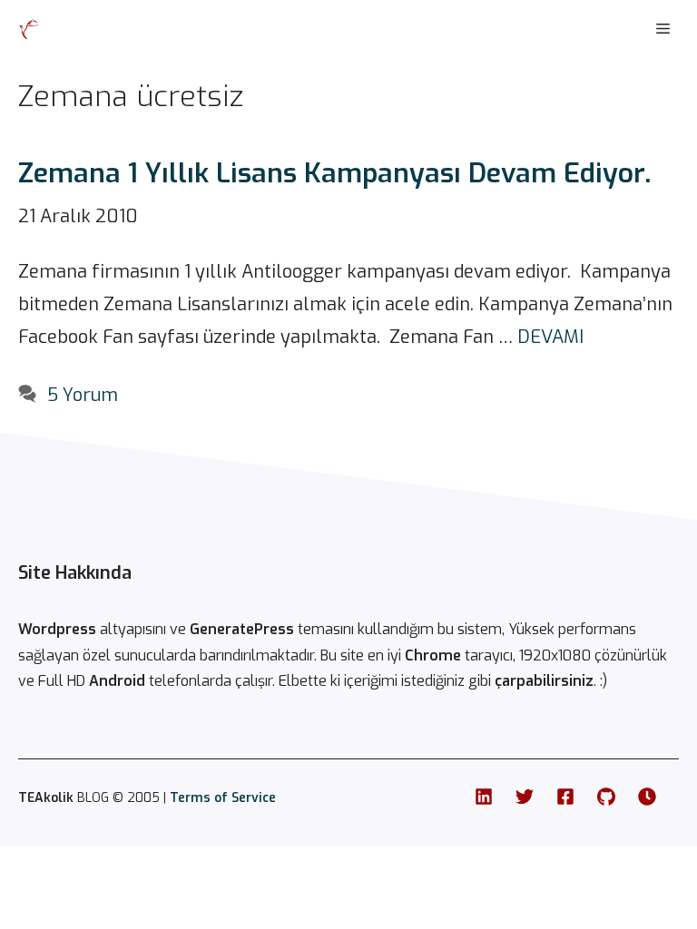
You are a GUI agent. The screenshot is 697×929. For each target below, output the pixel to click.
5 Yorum (82, 395)
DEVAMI (550, 337)
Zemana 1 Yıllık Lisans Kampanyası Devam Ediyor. (334, 173)
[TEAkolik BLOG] (29, 29)
